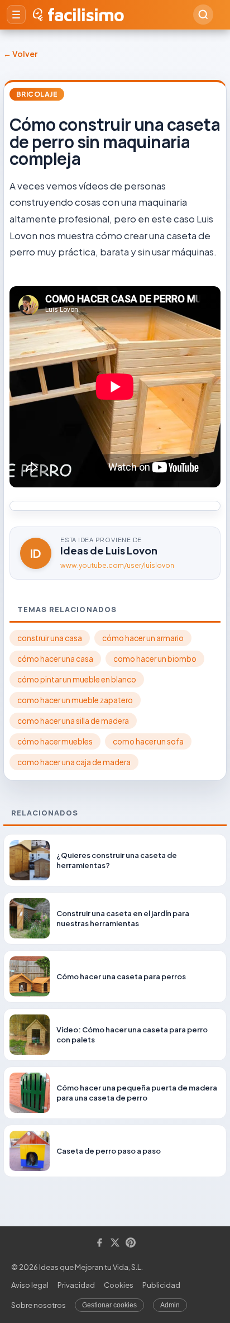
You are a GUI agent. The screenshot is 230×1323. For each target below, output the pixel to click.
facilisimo (85, 14)
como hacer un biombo (155, 658)
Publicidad (161, 1285)
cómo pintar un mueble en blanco (76, 679)
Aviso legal (30, 1285)
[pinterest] (131, 1243)
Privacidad (76, 1285)
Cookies (118, 1285)
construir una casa (49, 638)
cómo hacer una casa (55, 658)
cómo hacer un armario (143, 638)
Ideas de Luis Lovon (108, 550)
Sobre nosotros (38, 1305)
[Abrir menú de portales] (16, 14)
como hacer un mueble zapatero (75, 700)
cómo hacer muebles (55, 741)
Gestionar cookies (109, 1305)
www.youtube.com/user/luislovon (117, 565)
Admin (170, 1305)
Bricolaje (37, 94)
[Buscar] (203, 14)
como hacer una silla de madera (73, 720)
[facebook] (99, 1243)
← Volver (20, 54)
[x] (115, 1243)
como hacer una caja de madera (74, 762)
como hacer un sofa (148, 741)
